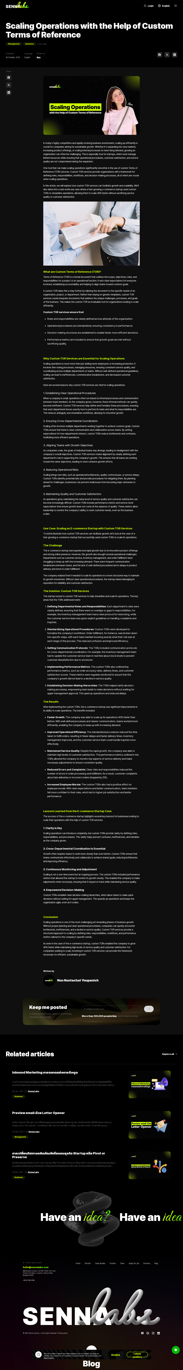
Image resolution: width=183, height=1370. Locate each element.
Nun (38, 57)
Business (29, 44)
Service (88, 1263)
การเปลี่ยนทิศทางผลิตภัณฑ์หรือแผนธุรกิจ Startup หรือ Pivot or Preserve (58, 1155)
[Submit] (149, 1009)
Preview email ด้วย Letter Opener (38, 1113)
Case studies (100, 1263)
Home (78, 1263)
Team (122, 1263)
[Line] (147, 1333)
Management (14, 44)
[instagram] (153, 1333)
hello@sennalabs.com (35, 1267)
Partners (146, 1263)
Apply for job (134, 1263)
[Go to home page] (17, 6)
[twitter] (167, 54)
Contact (112, 1263)
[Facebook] (142, 1333)
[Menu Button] (175, 5)
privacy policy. (49, 1358)
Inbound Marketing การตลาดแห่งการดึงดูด (45, 1072)
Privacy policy (63, 1333)
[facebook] (159, 54)
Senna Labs (33, 1091)
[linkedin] (174, 54)
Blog (156, 1263)
